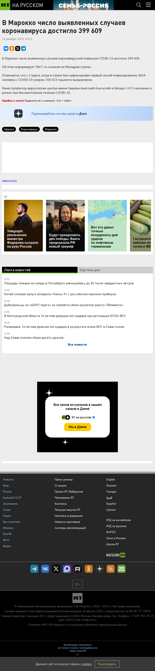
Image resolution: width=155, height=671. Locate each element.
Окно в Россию (116, 538)
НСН (130, 88)
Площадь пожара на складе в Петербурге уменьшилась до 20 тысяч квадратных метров (69, 283)
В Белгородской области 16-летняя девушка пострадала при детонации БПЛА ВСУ (65, 316)
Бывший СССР (12, 497)
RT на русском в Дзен (100, 569)
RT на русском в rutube (78, 569)
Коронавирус (29, 129)
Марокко (51, 129)
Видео (7, 546)
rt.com (31, 611)
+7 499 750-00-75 (142, 616)
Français (111, 491)
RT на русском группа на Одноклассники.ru (89, 569)
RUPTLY (111, 532)
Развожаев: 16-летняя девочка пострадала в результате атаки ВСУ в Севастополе (64, 326)
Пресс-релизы (64, 479)
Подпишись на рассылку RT (121, 569)
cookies (87, 664)
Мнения (8, 528)
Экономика (10, 503)
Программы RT (64, 497)
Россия (7, 491)
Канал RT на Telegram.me (34, 569)
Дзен (83, 113)
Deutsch (111, 485)
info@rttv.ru (89, 620)
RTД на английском (118, 520)
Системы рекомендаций (70, 528)
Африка (9, 129)
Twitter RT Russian (56, 569)
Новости (8, 479)
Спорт (7, 510)
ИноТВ (7, 534)
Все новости (77, 344)
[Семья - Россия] (83, 5)
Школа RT (112, 544)
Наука (7, 516)
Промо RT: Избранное (69, 491)
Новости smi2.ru (9, 180)
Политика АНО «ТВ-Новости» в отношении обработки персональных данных (77, 624)
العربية (109, 497)
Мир (6, 485)
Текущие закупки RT (67, 510)
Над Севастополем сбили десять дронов (33, 337)
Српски (111, 510)
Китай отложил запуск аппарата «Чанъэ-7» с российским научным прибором (60, 294)
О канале (60, 485)
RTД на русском (116, 526)
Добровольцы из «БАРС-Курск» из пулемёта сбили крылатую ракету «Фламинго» (63, 305)
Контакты (61, 503)
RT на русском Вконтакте (45, 569)
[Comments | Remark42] (77, 157)
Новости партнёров (67, 522)
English (110, 479)
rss (111, 569)
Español (111, 503)
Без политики (11, 522)
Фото (6, 540)
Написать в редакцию (69, 516)
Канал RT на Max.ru (67, 569)
